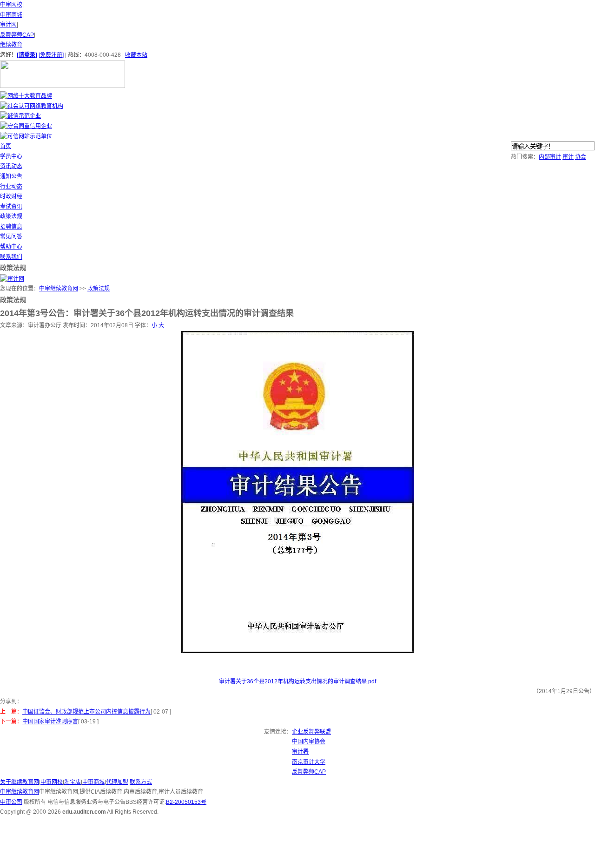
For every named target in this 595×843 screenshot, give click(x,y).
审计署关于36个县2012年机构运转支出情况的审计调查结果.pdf (297, 681)
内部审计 (550, 157)
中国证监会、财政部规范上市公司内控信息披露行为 (86, 711)
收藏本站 (136, 55)
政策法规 (11, 216)
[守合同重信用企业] (26, 126)
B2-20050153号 (186, 802)
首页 (5, 146)
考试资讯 (11, 206)
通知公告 (11, 176)
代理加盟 (117, 782)
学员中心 (11, 156)
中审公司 (11, 802)
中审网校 (11, 4)
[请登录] (27, 55)
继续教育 (11, 44)
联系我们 (11, 257)
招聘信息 (11, 226)
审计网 (8, 24)
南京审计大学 (308, 762)
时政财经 (11, 196)
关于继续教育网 (19, 782)
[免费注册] (51, 55)
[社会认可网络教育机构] (31, 106)
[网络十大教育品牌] (26, 96)
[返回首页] (62, 86)
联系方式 (141, 782)
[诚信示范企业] (20, 116)
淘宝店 (72, 782)
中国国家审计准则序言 (50, 721)
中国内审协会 (308, 741)
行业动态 (11, 186)
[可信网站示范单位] (26, 136)
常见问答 (11, 236)
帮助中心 (11, 246)
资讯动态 (11, 166)
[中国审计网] (12, 279)
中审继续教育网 (58, 288)
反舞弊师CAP (17, 35)
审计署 (300, 752)
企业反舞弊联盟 (311, 731)
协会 (580, 157)
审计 (568, 157)
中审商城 (11, 15)
